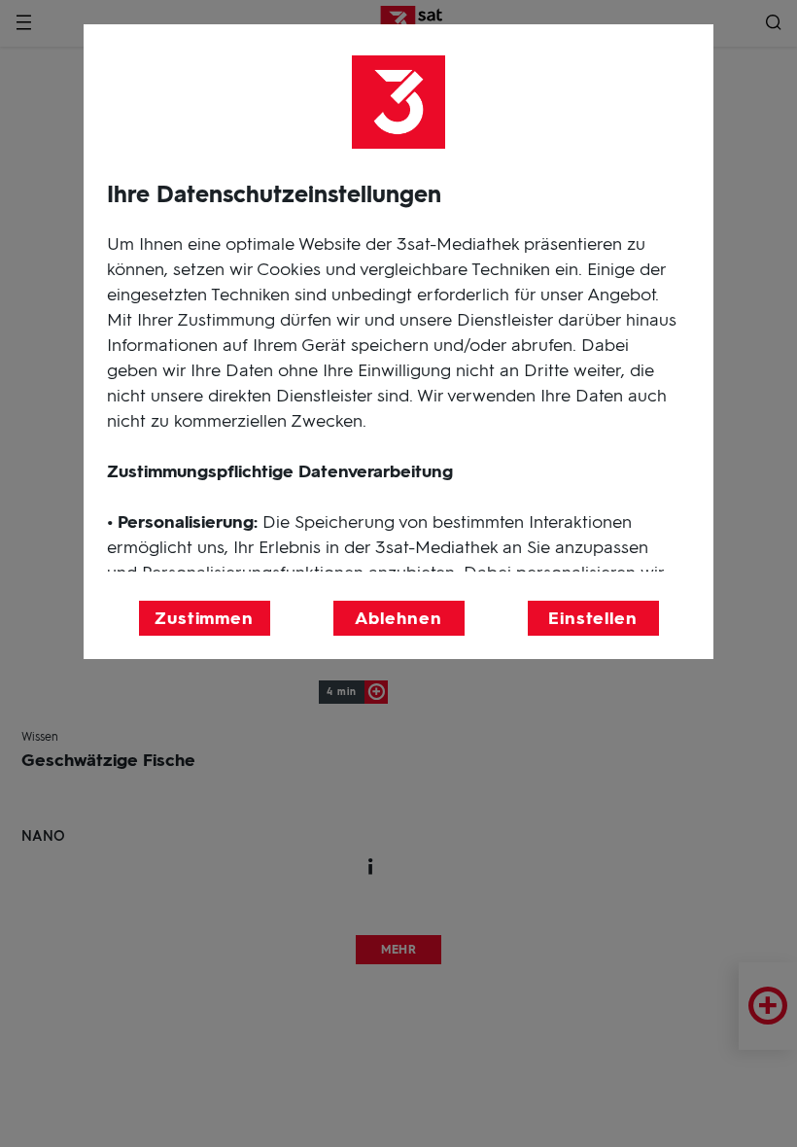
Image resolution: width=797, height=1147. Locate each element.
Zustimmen (204, 618)
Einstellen (593, 618)
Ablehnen (398, 618)
